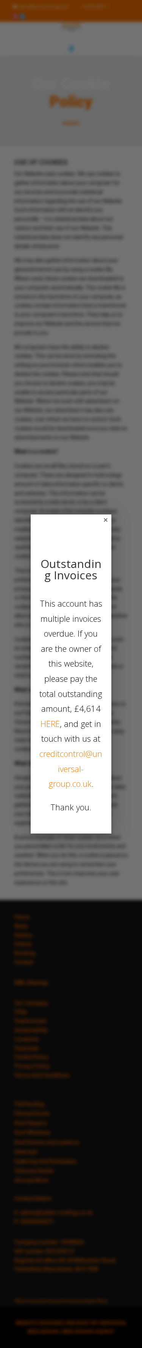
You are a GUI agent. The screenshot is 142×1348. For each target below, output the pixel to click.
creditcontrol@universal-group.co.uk (70, 768)
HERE (50, 723)
